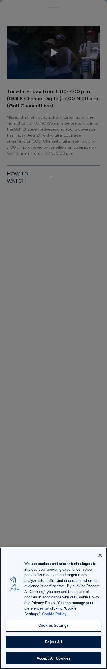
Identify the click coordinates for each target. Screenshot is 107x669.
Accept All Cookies (53, 658)
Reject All (53, 642)
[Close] (100, 555)
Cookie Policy (54, 614)
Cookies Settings (53, 625)
